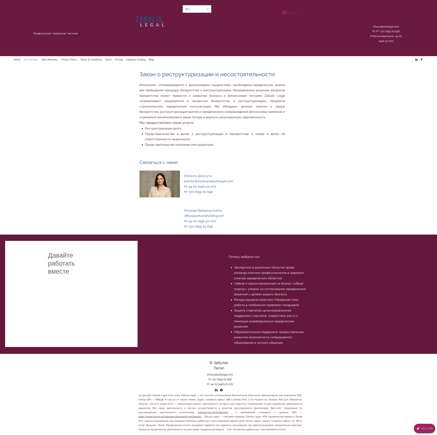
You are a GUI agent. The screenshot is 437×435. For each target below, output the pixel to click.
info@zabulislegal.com (386, 26)
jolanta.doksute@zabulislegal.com (208, 181)
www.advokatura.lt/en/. (273, 429)
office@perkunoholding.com (204, 216)
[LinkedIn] (416, 59)
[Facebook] (421, 59)
